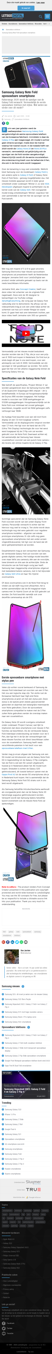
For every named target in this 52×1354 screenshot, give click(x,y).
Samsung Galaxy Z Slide (14, 1119)
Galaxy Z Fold (26, 175)
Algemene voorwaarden (12, 1285)
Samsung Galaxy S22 (13, 1109)
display (35, 1214)
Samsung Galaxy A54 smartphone (18, 1022)
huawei (10, 1218)
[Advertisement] (26, 44)
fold (4, 932)
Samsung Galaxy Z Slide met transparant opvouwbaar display (25, 1049)
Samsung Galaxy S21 (13, 1134)
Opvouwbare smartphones (15, 1139)
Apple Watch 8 (8, 1239)
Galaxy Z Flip (8, 140)
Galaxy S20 (25, 190)
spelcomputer (28, 1222)
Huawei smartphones (13, 1169)
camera (45, 1211)
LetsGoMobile (21, 1352)
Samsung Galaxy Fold (32, 131)
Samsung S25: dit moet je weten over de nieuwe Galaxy (26, 994)
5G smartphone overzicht (14, 1144)
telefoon (17, 935)
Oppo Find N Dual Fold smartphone (18, 1066)
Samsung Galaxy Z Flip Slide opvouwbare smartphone (25, 1056)
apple (5, 1222)
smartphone (7, 935)
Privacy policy (8, 1289)
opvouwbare (27, 932)
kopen (28, 1218)
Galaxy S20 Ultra (12, 574)
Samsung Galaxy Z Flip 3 (14, 1164)
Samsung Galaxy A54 (11, 1268)
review (22, 1226)
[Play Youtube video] (26, 333)
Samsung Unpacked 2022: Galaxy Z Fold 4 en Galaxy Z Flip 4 (26, 1005)
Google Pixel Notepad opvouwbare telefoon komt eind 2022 (27, 1061)
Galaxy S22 (7, 1243)
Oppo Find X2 (8, 775)
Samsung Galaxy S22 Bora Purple (18, 999)
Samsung (7, 119)
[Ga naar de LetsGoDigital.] (4, 29)
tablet (31, 1226)
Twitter (9, 1328)
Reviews (4, 24)
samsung (37, 932)
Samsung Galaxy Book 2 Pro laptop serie (20, 1017)
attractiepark (38, 1218)
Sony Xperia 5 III (9, 1260)
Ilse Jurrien (8, 116)
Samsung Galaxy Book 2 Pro (14, 1264)
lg (3, 1218)
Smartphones (12, 24)
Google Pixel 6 (10, 1129)
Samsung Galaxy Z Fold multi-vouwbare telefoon (23, 1043)
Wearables (38, 24)
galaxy (11, 932)
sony (43, 1214)
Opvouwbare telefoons (26, 24)
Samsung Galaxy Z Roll (13, 1124)
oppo (5, 1214)
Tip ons (31, 1352)
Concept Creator (28, 289)
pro (28, 1214)
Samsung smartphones (13, 1149)
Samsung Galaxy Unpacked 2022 (16, 1247)
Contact (6, 1293)
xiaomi (12, 1222)
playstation (40, 1222)
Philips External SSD (11, 1255)
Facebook (10, 1323)
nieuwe (5, 1226)
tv (19, 1222)
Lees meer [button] (41, 2)
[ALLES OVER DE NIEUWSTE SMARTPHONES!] (13, 15)
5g (23, 1214)
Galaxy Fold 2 (41, 172)
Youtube (10, 1333)
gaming (14, 1226)
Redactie (6, 1297)
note (17, 932)
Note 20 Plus (40, 149)
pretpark (19, 1218)
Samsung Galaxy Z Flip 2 (14, 1159)
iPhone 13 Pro (10, 1114)
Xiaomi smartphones (13, 1174)
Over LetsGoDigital (10, 1281)
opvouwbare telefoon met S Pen (17, 748)
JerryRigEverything (11, 301)
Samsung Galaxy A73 (11, 1251)
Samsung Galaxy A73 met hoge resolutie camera (23, 1012)
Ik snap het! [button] (26, 8)
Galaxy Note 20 (23, 149)
